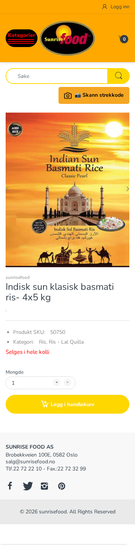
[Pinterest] (61, 486)
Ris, (43, 342)
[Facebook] (10, 486)
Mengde (15, 372)
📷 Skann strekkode (99, 95)
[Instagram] (44, 486)
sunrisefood (18, 277)
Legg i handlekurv (72, 404)
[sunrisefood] (67, 37)
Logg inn (119, 6)
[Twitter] (27, 486)
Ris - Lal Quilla (66, 342)
